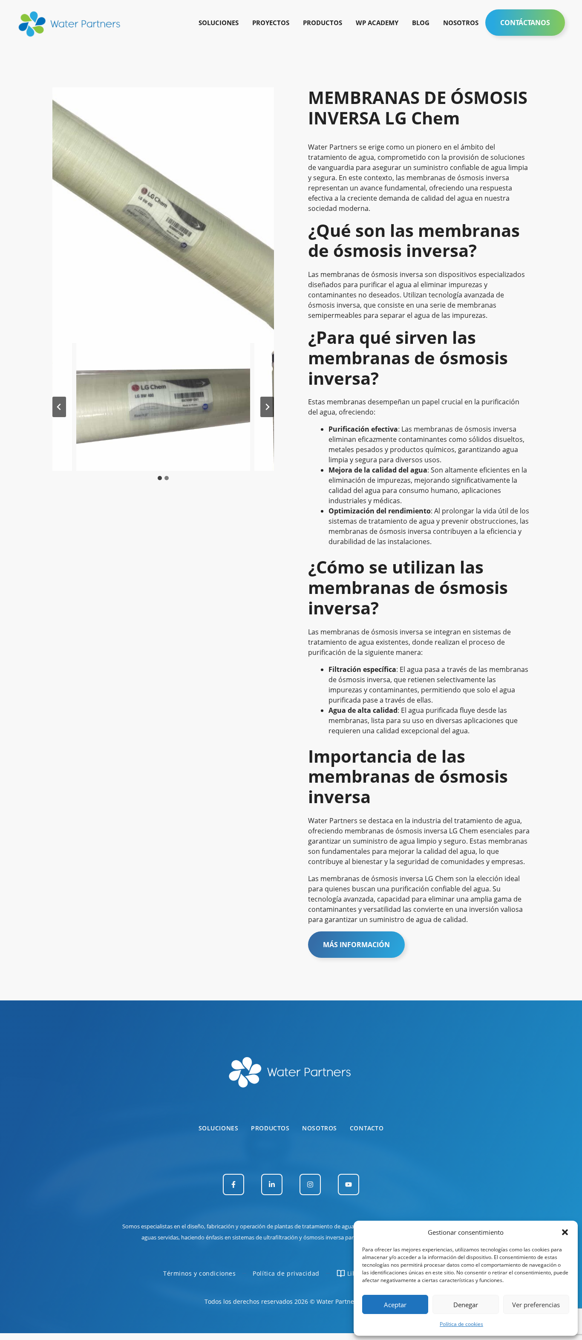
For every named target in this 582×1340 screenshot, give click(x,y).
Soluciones (219, 22)
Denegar (465, 1304)
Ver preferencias (536, 1304)
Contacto (366, 1128)
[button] (565, 1232)
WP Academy (377, 22)
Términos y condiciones (199, 1273)
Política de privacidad (286, 1273)
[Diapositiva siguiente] (267, 407)
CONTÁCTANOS (525, 22)
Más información (356, 944)
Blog (420, 22)
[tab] (160, 478)
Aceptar (395, 1304)
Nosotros (460, 22)
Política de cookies (461, 1324)
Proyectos (270, 22)
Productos (322, 22)
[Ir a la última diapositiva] (59, 407)
